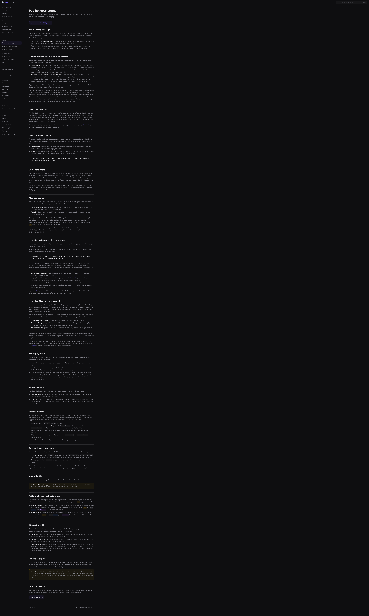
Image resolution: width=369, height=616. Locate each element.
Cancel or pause (7, 128)
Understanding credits (9, 109)
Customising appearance (9, 46)
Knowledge (73, 278)
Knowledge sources (8, 26)
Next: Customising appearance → (85, 607)
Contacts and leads (8, 59)
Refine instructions (8, 33)
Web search (5, 89)
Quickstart (5, 13)
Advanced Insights (7, 76)
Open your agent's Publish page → (40, 23)
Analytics (5, 73)
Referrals (5, 121)
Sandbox (4, 23)
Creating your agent (8, 16)
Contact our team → (37, 597)
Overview (5, 10)
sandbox (36, 291)
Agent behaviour (7, 29)
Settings (4, 131)
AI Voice (4, 99)
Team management (8, 112)
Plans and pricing (7, 106)
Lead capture (6, 83)
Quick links (5, 86)
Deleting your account (9, 134)
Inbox (4, 62)
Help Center (15, 2)
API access (5, 95)
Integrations (6, 92)
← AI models (32, 607)
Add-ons (4, 115)
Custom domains (7, 49)
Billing (4, 118)
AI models (5, 36)
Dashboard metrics (8, 69)
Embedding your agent (9, 43)
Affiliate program (7, 124)
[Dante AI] (6, 2)
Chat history (6, 56)
